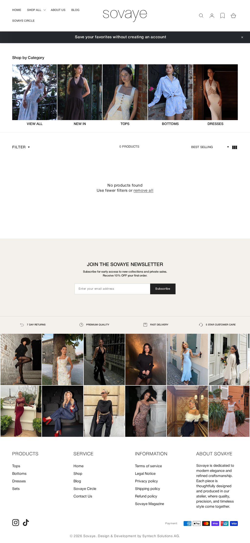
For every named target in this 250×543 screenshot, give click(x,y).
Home (78, 466)
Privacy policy (146, 481)
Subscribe (162, 288)
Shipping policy (147, 489)
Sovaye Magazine (149, 504)
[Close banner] (242, 37)
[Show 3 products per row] (234, 147)
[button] (36, 10)
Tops (16, 466)
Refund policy (146, 496)
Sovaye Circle (84, 489)
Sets (16, 489)
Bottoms (19, 474)
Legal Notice (145, 474)
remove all (143, 190)
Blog (77, 481)
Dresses (19, 481)
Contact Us (82, 496)
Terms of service (148, 466)
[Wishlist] (222, 15)
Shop (77, 474)
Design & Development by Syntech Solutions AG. (139, 536)
